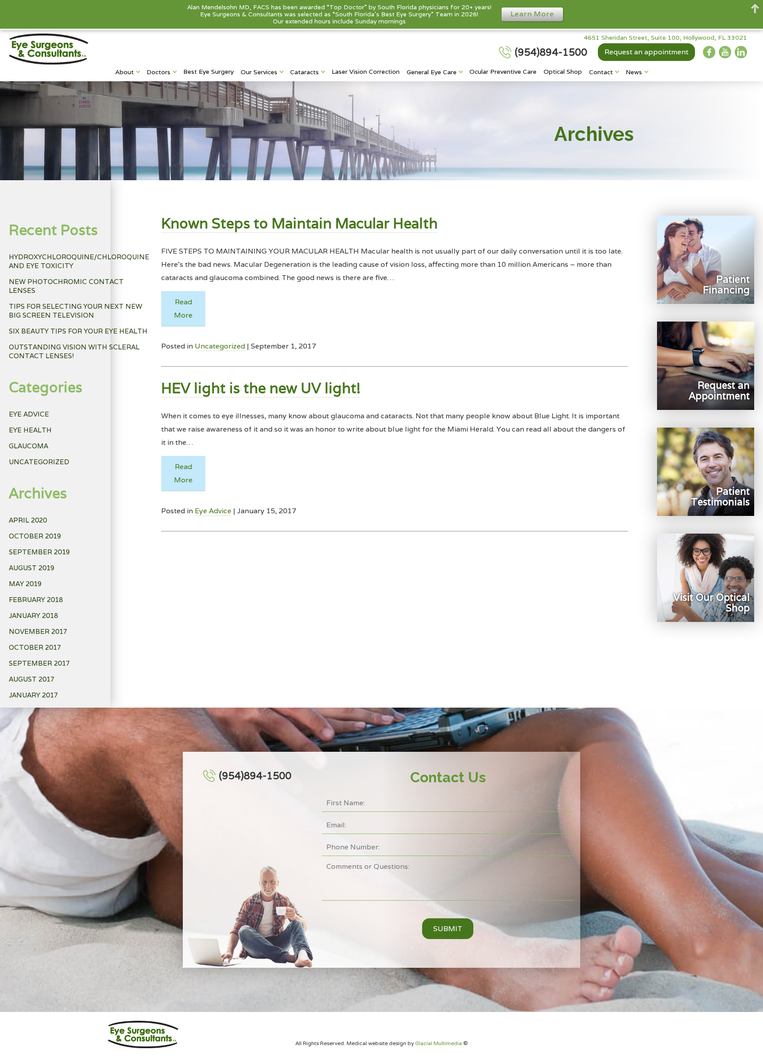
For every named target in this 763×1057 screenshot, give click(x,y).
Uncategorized (39, 462)
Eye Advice (29, 414)
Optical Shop (563, 72)
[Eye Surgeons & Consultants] (48, 49)
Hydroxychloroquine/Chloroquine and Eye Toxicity (79, 261)
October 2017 (35, 647)
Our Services (259, 72)
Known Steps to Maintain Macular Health (299, 223)
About (124, 72)
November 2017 (38, 631)
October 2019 (35, 536)
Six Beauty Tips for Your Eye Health (78, 331)
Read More (183, 308)
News (634, 72)
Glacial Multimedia (439, 1043)
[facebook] (709, 52)
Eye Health (30, 430)
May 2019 (25, 584)
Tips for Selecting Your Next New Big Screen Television (75, 310)
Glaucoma (28, 446)
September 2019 (39, 552)
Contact (601, 72)
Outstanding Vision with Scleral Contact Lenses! (74, 351)
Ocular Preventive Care (502, 72)
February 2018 (36, 599)
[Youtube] (725, 52)
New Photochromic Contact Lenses (66, 286)
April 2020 (28, 520)
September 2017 (39, 663)
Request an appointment (646, 52)
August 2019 (31, 568)
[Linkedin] (741, 52)
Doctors (158, 72)
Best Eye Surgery (208, 72)
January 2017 (33, 695)
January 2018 (33, 615)
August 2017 (31, 679)
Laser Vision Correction (366, 72)
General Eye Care (432, 72)
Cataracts (304, 72)
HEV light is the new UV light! (261, 388)
